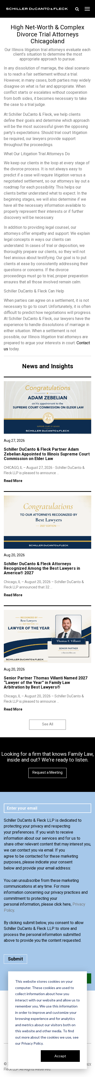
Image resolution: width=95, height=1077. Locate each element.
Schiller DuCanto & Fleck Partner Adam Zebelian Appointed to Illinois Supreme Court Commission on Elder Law (47, 454)
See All (47, 724)
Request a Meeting (47, 772)
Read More (13, 481)
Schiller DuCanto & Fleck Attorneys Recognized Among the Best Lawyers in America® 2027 (42, 568)
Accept (60, 1056)
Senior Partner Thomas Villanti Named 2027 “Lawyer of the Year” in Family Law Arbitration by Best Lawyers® (45, 683)
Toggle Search (77, 8)
